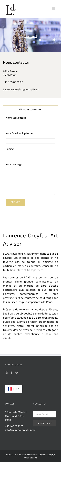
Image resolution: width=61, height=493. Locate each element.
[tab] (30, 109)
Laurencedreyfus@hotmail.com (21, 89)
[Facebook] (11, 372)
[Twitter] (16, 372)
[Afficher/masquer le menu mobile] (54, 8)
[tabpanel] (30, 162)
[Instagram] (6, 372)
